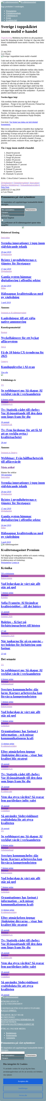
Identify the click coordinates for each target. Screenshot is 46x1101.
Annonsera (10, 1038)
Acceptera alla (23, 1081)
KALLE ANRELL (9, 1010)
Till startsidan (6, 475)
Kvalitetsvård (11, 20)
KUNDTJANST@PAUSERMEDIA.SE (17, 1020)
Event (8, 18)
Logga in (15, 562)
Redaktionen (11, 1033)
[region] (23, 1080)
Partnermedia (11, 1035)
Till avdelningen (7, 573)
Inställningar (23, 1088)
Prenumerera (11, 11)
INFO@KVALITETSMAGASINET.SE (17, 1024)
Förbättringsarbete (13, 13)
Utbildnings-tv (12, 16)
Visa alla (4, 372)
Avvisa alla (23, 1095)
